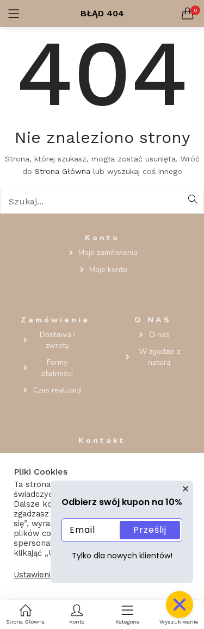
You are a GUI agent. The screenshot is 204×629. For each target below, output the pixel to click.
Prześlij (149, 530)
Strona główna (62, 171)
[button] (188, 13)
